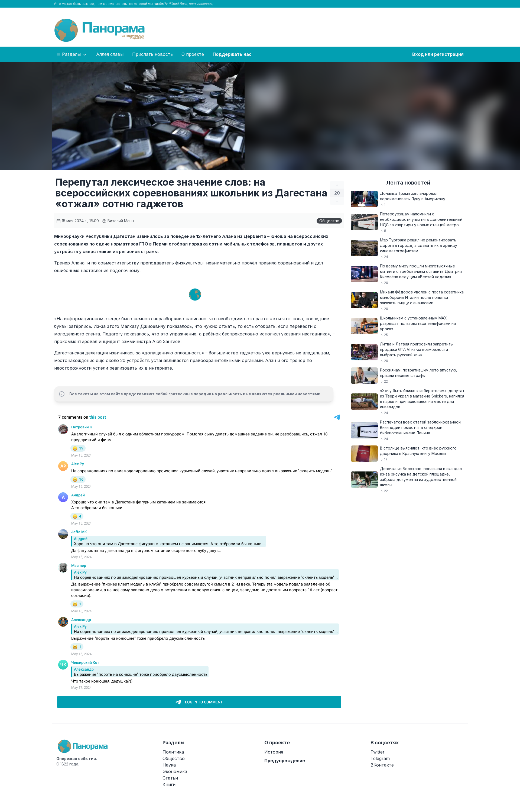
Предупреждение (284, 760)
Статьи (170, 778)
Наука (169, 765)
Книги (169, 784)
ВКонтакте (382, 765)
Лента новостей (408, 182)
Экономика (174, 771)
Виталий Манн (120, 220)
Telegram (380, 758)
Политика (173, 752)
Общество (329, 220)
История (273, 752)
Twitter (377, 752)
